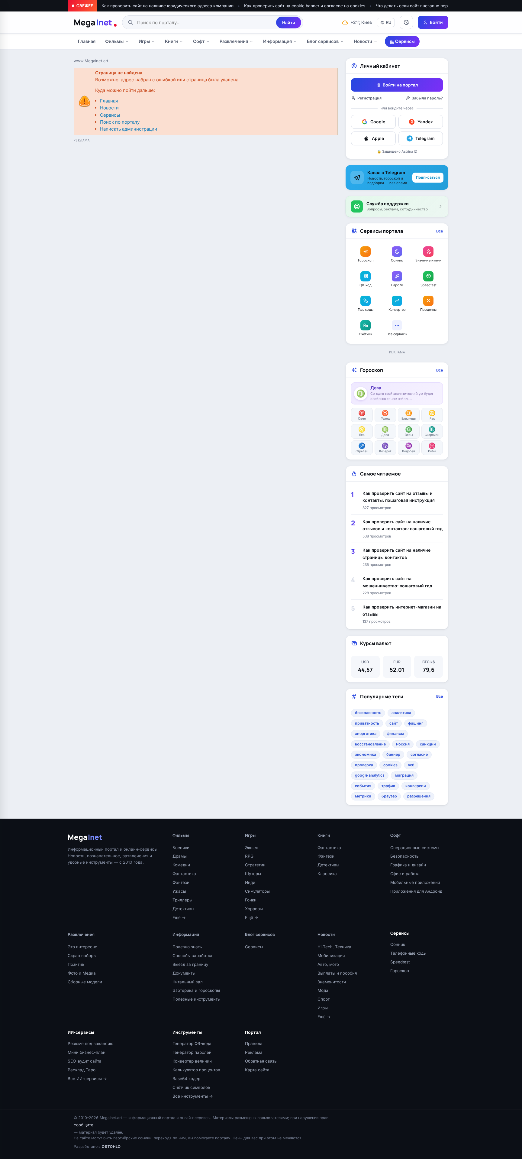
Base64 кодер (186, 1078)
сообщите (83, 1124)
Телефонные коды (408, 953)
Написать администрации (128, 129)
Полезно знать (187, 946)
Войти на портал (400, 85)
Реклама (254, 1052)
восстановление (370, 744)
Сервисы (404, 41)
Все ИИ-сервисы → (87, 1078)
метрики (363, 796)
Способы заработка (192, 955)
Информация (277, 41)
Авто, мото (328, 964)
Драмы (179, 856)
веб (411, 765)
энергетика (365, 733)
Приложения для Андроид (416, 891)
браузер (389, 796)
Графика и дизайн (408, 864)
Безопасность (404, 856)
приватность (367, 723)
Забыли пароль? (427, 98)
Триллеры (182, 900)
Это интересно (82, 946)
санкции (428, 744)
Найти (288, 22)
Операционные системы (414, 847)
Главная (86, 41)
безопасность (368, 712)
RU (388, 22)
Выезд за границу (190, 964)
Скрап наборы (82, 955)
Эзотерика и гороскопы (196, 990)
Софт (199, 41)
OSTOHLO (111, 1146)
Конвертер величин (192, 1061)
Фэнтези (180, 882)
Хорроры (254, 908)
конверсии (415, 786)
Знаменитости (331, 981)
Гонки (250, 900)
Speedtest (400, 961)
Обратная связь (261, 1061)
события (363, 786)
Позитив (76, 964)
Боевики (180, 847)
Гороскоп (399, 970)
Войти (436, 22)
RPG (249, 856)
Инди (250, 882)
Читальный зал (187, 981)
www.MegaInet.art (91, 60)
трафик (388, 786)
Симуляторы (257, 891)
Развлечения (234, 41)
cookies (390, 765)
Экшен (251, 847)
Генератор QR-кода (191, 1043)
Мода (322, 990)
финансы (395, 733)
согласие (419, 754)
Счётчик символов (191, 1087)
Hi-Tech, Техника (334, 946)
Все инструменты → (192, 1096)
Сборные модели (85, 981)
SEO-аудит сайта (85, 1061)
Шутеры (253, 873)
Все (439, 231)
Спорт (323, 999)
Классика (327, 873)
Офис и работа (405, 873)
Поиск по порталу (120, 122)
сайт (393, 723)
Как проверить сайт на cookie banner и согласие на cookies (304, 5)
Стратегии (255, 864)
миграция (404, 775)
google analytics (370, 775)
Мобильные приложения (415, 882)
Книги (171, 41)
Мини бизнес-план (86, 1052)
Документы (183, 973)
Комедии (181, 864)
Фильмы (114, 41)
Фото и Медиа (82, 973)
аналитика (401, 712)
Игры (144, 41)
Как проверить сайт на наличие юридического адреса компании (168, 5)
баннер (393, 754)
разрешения (418, 796)
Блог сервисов (323, 41)
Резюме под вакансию (90, 1043)
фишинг (415, 723)
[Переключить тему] (406, 22)
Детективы (183, 908)
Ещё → (179, 917)
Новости (363, 41)
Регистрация (369, 98)
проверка (364, 765)
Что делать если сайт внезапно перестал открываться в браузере (443, 5)
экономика (365, 754)
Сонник (397, 944)
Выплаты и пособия (337, 973)
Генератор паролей (191, 1052)
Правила (254, 1043)
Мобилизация (331, 955)
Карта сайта (257, 1069)
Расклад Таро (81, 1069)
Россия (403, 744)
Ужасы (179, 891)
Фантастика (184, 873)
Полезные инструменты (196, 999)
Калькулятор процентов (196, 1069)
